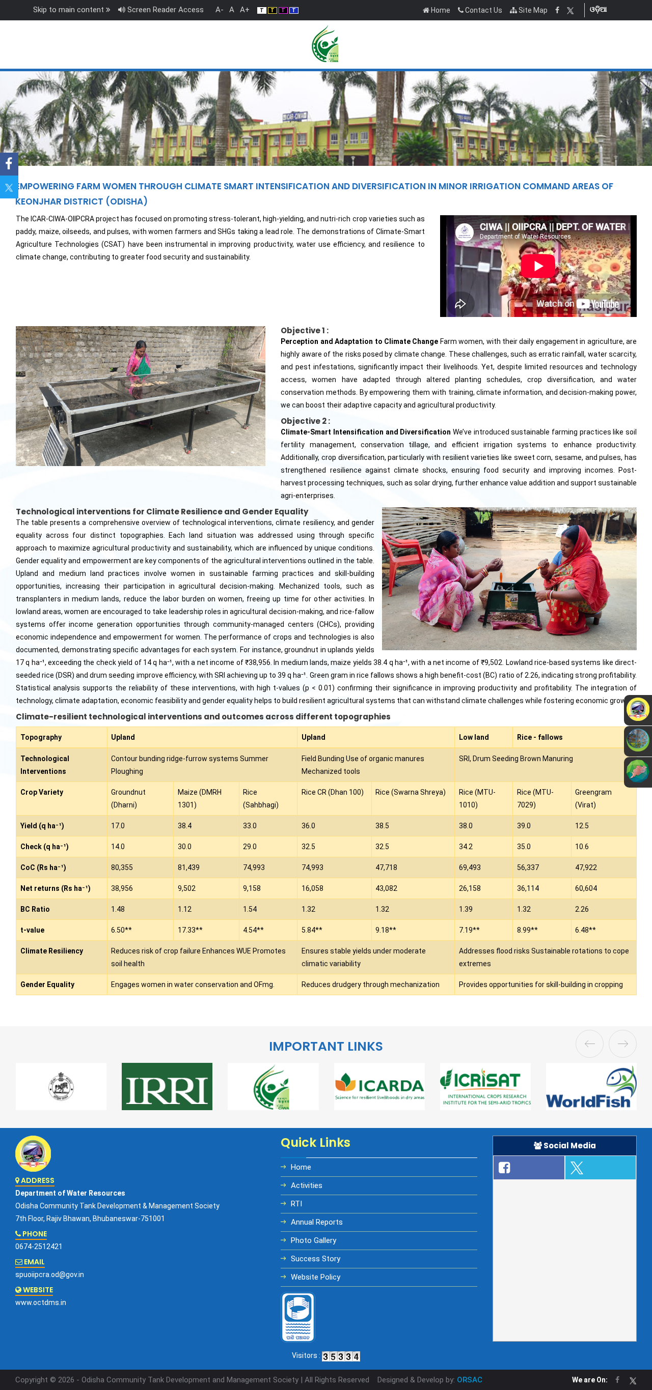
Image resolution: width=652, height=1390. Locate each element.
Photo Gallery (313, 1240)
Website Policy (315, 1277)
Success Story (315, 1258)
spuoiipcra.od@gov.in (49, 1274)
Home (439, 10)
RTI (296, 1203)
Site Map (532, 10)
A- (217, 9)
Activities (306, 1185)
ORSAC (469, 1379)
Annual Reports (317, 1222)
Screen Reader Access (164, 9)
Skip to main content (69, 9)
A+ (243, 9)
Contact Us (483, 10)
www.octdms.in (40, 1302)
